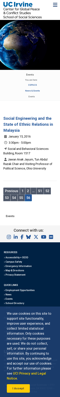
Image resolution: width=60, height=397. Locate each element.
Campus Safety (13, 261)
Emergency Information (18, 266)
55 (21, 198)
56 (28, 198)
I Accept (18, 388)
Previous (11, 191)
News (8, 294)
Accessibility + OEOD (16, 257)
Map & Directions (14, 270)
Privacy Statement (15, 274)
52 (47, 191)
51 (40, 191)
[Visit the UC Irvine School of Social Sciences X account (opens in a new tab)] (36, 237)
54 (14, 198)
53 (7, 198)
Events (9, 299)
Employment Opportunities (20, 290)
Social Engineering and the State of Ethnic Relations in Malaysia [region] (28, 124)
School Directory (14, 303)
